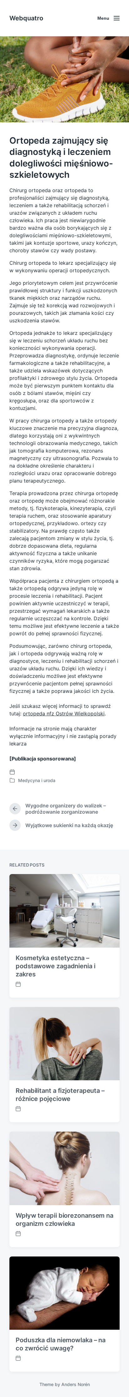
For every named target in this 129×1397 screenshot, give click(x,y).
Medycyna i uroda (36, 780)
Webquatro (26, 18)
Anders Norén (75, 1384)
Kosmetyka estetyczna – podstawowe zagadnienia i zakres (55, 966)
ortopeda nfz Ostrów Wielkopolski (64, 713)
